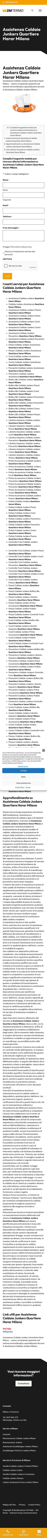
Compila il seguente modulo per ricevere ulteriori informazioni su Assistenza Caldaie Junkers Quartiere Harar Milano (26, 131)
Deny (23, 777)
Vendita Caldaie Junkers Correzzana (18, 1474)
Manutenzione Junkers (12, 1442)
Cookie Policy (19, 787)
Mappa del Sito (9, 1505)
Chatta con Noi (20, 1420)
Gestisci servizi (23, 766)
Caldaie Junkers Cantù (12, 1470)
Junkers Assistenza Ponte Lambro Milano (20, 1482)
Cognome (7, 200)
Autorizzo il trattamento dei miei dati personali (20, 253)
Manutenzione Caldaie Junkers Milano (19, 1438)
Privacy (28, 787)
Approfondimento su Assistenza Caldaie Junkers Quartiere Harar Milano (23, 145)
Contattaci (23, 1383)
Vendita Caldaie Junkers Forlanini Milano (20, 1466)
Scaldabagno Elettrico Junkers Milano (19, 1450)
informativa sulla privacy (21, 247)
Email (6, 205)
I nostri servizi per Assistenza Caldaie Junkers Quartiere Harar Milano (21, 139)
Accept (23, 770)
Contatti (6, 1434)
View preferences (23, 783)
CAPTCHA (7, 259)
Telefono (7, 216)
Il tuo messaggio (11, 228)
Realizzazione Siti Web (24, 1510)
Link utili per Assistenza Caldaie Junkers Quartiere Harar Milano (23, 151)
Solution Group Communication (23, 1513)
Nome (5, 190)
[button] (43, 750)
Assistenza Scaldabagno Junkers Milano (20, 1446)
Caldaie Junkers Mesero (13, 1478)
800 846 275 (12, 2)
